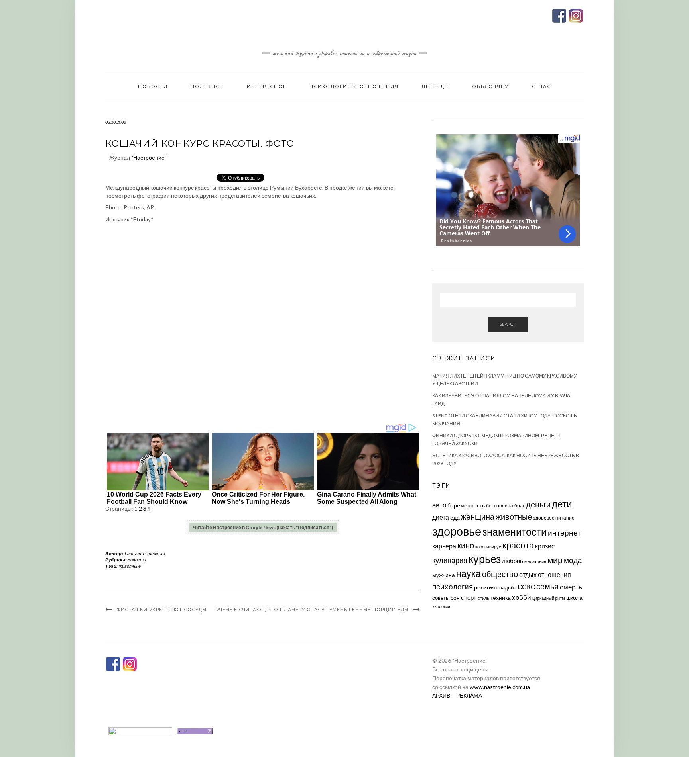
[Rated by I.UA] (140, 730)
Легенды (435, 86)
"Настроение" (149, 157)
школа (574, 597)
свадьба (506, 587)
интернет (564, 532)
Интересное (267, 86)
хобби (521, 597)
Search (508, 324)
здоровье (456, 531)
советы (440, 598)
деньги (538, 504)
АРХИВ (441, 695)
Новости (153, 86)
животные (130, 566)
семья (547, 586)
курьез (485, 558)
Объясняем (490, 86)
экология (441, 606)
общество (500, 574)
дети (562, 503)
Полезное (207, 86)
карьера (444, 546)
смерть (571, 587)
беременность (466, 505)
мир (555, 560)
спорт (468, 597)
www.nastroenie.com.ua (500, 686)
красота (518, 545)
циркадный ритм (548, 598)
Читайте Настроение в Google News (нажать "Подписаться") (263, 527)
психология (452, 586)
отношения (554, 574)
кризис (545, 546)
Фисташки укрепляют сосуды (162, 609)
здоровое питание (554, 518)
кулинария (449, 560)
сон (455, 597)
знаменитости (514, 532)
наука (468, 573)
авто (439, 505)
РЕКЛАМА (469, 695)
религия (484, 587)
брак (519, 506)
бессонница (499, 506)
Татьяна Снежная (144, 553)
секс (526, 586)
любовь (512, 560)
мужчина (443, 574)
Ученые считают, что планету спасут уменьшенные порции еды (312, 609)
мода (573, 560)
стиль (483, 598)
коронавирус (488, 546)
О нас (541, 86)
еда (455, 517)
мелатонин (535, 561)
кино (465, 545)
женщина (477, 516)
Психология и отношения (354, 86)
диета (440, 517)
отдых (528, 574)
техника (500, 597)
